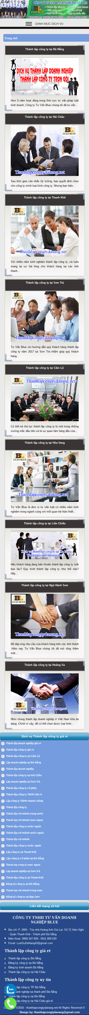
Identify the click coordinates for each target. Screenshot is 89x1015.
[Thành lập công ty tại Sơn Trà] (44, 343)
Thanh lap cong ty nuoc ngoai (23, 864)
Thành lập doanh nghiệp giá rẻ (23, 743)
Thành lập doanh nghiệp (20, 768)
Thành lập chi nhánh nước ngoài (25, 832)
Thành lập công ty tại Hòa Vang (45, 442)
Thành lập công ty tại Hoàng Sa (44, 664)
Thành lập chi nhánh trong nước (24, 813)
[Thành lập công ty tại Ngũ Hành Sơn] (44, 640)
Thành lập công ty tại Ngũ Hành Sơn (44, 585)
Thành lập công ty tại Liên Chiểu (45, 523)
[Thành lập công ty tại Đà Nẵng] (44, 96)
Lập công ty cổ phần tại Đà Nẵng (25, 858)
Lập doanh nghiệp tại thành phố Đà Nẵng (32, 991)
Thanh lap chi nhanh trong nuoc (24, 890)
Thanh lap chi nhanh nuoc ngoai (24, 820)
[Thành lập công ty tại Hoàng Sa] (44, 715)
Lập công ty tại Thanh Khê (21, 852)
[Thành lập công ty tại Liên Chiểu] (44, 560)
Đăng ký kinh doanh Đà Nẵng (25, 967)
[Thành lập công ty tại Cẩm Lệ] (44, 422)
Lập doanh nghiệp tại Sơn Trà (23, 781)
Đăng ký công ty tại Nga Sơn (23, 896)
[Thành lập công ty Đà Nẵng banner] (44, 18)
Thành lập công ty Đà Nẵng (24, 958)
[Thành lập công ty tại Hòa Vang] (44, 503)
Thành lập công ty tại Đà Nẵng (44, 49)
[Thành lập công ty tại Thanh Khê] (44, 258)
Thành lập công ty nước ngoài (23, 826)
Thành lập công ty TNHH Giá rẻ (24, 794)
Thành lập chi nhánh (17, 839)
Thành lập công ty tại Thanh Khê (45, 197)
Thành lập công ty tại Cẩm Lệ (45, 367)
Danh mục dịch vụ (49, 23)
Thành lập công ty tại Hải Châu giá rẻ (30, 1000)
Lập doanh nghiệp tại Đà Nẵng (23, 762)
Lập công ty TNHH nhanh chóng (24, 800)
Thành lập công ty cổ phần (21, 788)
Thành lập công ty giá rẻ (20, 749)
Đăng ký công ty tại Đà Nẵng (22, 884)
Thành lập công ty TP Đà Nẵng (26, 987)
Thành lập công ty (16, 807)
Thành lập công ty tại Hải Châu (44, 116)
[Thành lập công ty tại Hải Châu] (44, 177)
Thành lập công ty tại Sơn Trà (45, 282)
